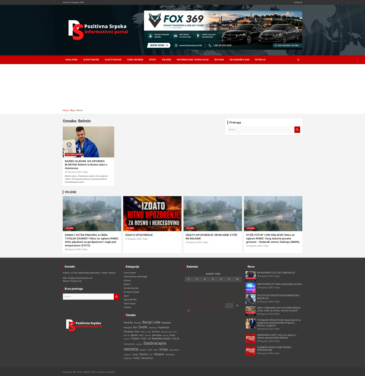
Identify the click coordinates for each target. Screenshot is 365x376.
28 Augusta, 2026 (73, 249)
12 (205, 295)
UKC (151, 355)
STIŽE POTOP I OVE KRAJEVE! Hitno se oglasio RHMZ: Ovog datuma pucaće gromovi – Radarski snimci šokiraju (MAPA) (273, 238)
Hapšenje (163, 327)
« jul (186, 316)
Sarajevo (143, 350)
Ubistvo (143, 354)
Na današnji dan (239, 59)
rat (149, 338)
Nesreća (148, 335)
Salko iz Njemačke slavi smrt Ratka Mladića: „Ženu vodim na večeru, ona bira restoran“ (279, 309)
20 (213, 300)
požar (172, 335)
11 (197, 295)
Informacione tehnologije (193, 59)
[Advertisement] (182, 88)
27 (213, 305)
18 (197, 300)
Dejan (85, 172)
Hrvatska (128, 331)
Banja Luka (151, 322)
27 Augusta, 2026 (133, 239)
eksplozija (153, 328)
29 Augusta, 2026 (265, 276)
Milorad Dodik (166, 332)
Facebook (298, 2)
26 (205, 305)
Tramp (135, 354)
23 (237, 300)
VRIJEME (70, 192)
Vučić (136, 357)
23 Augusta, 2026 (254, 246)
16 (237, 295)
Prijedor (126, 339)
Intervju (260, 59)
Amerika (128, 322)
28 (221, 305)
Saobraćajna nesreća (145, 346)
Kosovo (156, 331)
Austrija (137, 323)
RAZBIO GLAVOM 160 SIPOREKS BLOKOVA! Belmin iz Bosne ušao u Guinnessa (86, 165)
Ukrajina (159, 354)
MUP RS (126, 335)
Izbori (142, 332)
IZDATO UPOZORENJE (139, 235)
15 (229, 295)
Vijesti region (113, 59)
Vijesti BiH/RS (91, 59)
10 (188, 295)
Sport (152, 59)
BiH (135, 327)
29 (229, 305)
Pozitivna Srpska (74, 154)
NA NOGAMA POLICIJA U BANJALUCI (276, 272)
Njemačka (157, 335)
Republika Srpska (161, 338)
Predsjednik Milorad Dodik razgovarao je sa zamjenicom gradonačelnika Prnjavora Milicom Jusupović (279, 323)
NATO (141, 335)
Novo (251, 266)
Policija (165, 335)
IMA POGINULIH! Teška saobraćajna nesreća (279, 284)
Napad (134, 335)
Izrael (148, 332)
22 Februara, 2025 (73, 172)
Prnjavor (135, 338)
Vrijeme (166, 59)
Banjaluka (166, 322)
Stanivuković (174, 350)
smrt (150, 350)
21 (221, 300)
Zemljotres (147, 358)
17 (188, 300)
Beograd (128, 327)
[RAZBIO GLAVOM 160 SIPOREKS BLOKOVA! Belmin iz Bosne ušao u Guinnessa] (88, 142)
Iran (137, 331)
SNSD (156, 350)
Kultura (219, 59)
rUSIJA (175, 338)
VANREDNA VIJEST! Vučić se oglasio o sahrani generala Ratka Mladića (276, 336)
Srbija (163, 349)
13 (213, 295)
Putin (144, 338)
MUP (175, 332)
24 (188, 305)
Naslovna (72, 59)
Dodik (143, 327)
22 (229, 300)
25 (197, 305)
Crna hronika (135, 59)
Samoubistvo (129, 344)
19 (205, 300)
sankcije (139, 344)
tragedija (127, 355)
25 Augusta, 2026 (193, 242)
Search (297, 129)
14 (221, 295)
